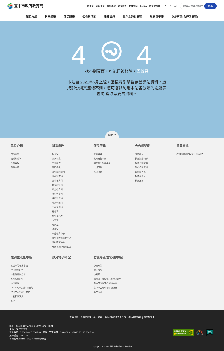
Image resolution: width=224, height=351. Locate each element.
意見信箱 (98, 172)
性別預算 (15, 283)
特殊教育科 (57, 194)
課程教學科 (57, 198)
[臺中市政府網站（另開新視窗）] (200, 332)
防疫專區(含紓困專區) (184, 16)
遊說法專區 (140, 172)
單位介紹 (31, 16)
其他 (13, 301)
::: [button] (5, 139)
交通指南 (73, 317)
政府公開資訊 (141, 167)
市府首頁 (100, 6)
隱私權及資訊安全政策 (115, 317)
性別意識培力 (17, 270)
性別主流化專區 (132, 16)
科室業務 (50, 16)
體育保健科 (57, 203)
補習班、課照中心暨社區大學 (107, 279)
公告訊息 (139, 154)
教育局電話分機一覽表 (91, 317)
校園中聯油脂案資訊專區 (188, 154)
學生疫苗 (98, 292)
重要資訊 (109, 16)
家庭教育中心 (58, 233)
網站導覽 (111, 6)
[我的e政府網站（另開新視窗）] (209, 332)
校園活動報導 (141, 163)
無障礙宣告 (149, 317)
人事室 (55, 220)
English (143, 6)
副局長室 (56, 158)
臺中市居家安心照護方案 (105, 283)
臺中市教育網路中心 (61, 238)
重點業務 (98, 154)
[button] (112, 134)
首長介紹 (15, 154)
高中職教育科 (58, 172)
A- (166, 6)
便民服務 (69, 16)
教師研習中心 (58, 242)
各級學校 (15, 163)
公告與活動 (89, 16)
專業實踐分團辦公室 (61, 247)
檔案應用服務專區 (102, 163)
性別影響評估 (17, 279)
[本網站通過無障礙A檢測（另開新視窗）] (183, 332)
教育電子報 (157, 16)
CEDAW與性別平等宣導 (22, 288)
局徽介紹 (15, 167)
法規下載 (98, 167)
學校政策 (98, 266)
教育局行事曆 (100, 158)
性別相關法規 (17, 296)
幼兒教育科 (57, 185)
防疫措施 (98, 270)
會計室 (55, 225)
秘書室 (55, 211)
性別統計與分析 (18, 274)
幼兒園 (97, 274)
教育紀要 (139, 181)
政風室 (55, 229)
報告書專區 (140, 176)
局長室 (55, 154)
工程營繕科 (57, 207)
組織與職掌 (16, 158)
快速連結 (133, 6)
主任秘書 (56, 163)
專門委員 (56, 167)
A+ (175, 6)
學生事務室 (57, 216)
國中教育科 (57, 176)
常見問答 (122, 6)
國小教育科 (57, 181)
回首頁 (90, 6)
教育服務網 (154, 6)
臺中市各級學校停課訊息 (105, 288)
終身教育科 (57, 189)
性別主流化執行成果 (20, 292)
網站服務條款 (134, 317)
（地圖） (50, 326)
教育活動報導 (141, 158)
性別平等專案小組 (19, 266)
